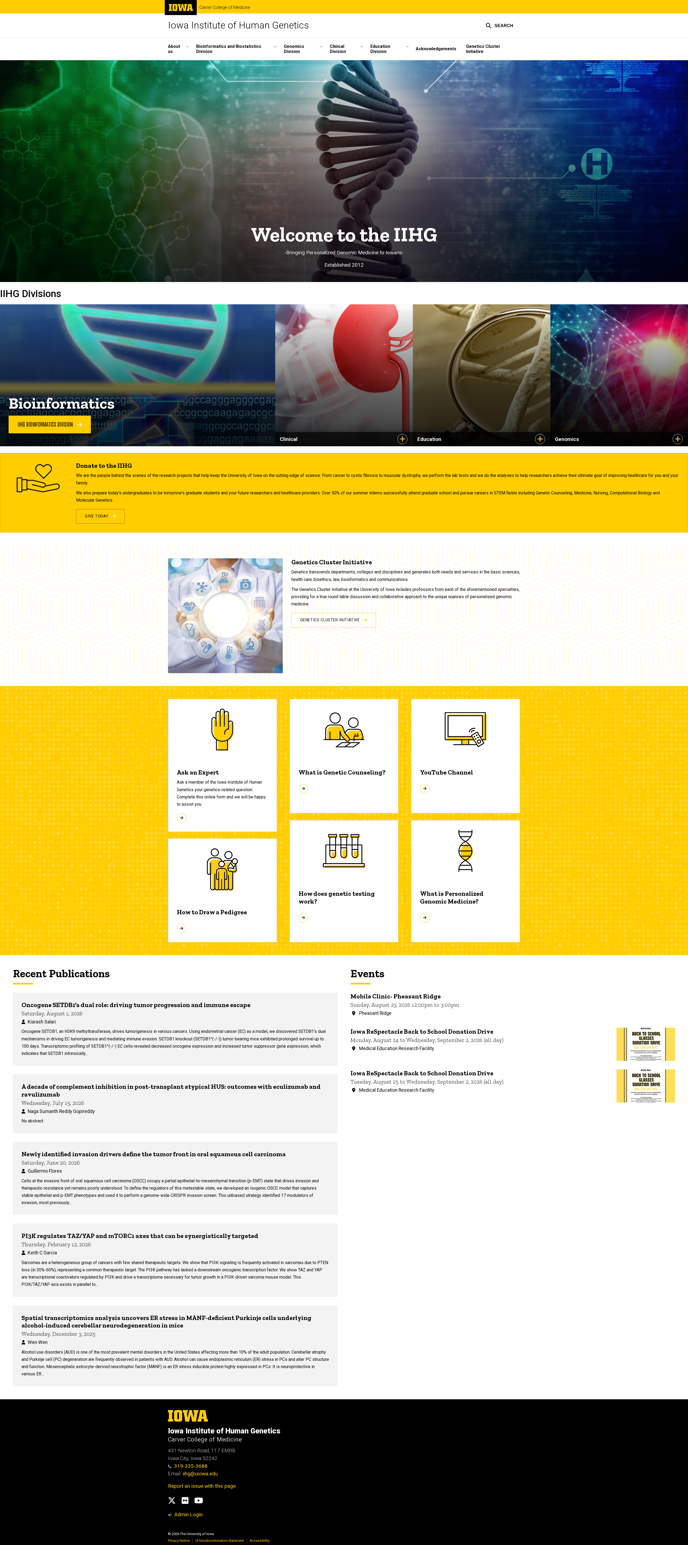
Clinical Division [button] (338, 49)
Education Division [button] (380, 49)
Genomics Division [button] (294, 49)
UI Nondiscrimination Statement (219, 1541)
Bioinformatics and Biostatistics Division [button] (228, 49)
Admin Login (188, 1514)
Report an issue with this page (202, 1486)
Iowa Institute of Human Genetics (238, 25)
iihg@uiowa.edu (201, 1474)
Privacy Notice (179, 1541)
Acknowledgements (436, 48)
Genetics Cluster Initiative (483, 49)
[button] (499, 25)
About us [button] (174, 49)
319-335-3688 (190, 1466)
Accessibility (260, 1541)
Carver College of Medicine (224, 7)
